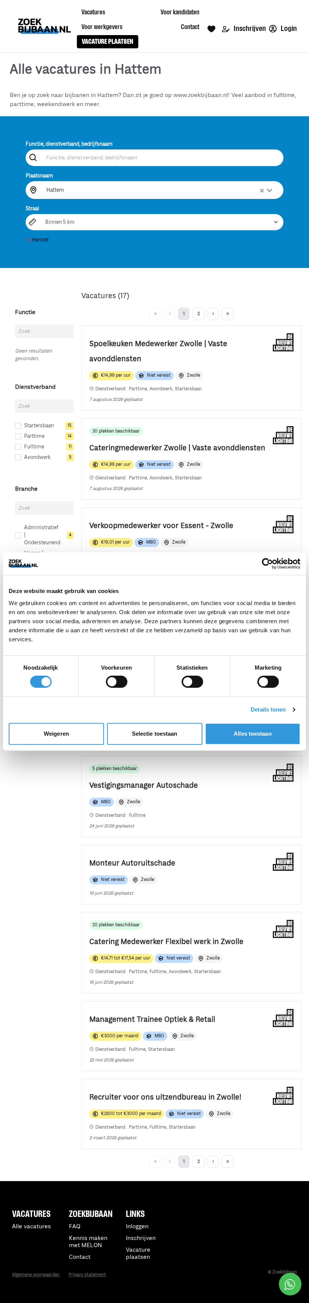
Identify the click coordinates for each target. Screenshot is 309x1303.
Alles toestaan (252, 733)
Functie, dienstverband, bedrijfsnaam (69, 144)
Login (288, 28)
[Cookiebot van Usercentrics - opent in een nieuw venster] (267, 563)
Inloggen (137, 1226)
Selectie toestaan (154, 733)
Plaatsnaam (39, 176)
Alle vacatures (31, 1226)
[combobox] (160, 190)
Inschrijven (249, 28)
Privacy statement (87, 1275)
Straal (32, 208)
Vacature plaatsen (138, 1253)
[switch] (116, 682)
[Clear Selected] (262, 191)
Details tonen (268, 709)
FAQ (74, 1226)
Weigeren (56, 733)
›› (227, 314)
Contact (79, 1257)
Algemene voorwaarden (36, 1275)
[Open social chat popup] (290, 1284)
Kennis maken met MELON (88, 1242)
